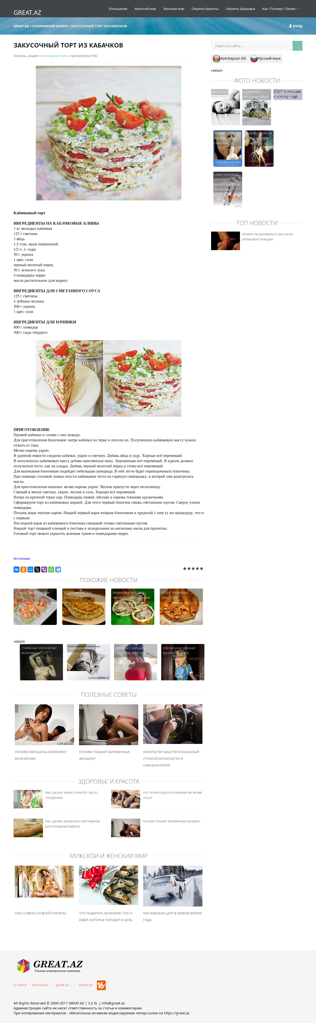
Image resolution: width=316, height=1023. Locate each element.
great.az (62, 984)
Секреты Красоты (205, 8)
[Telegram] (58, 569)
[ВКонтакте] (17, 569)
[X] (37, 569)
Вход (297, 26)
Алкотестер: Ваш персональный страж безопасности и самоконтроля (171, 758)
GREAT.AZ (27, 12)
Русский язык (269, 58)
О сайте (20, 984)
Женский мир (173, 8)
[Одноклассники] (23, 569)
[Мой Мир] (30, 569)
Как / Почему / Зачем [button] (279, 8)
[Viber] (44, 569)
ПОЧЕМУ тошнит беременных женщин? (171, 821)
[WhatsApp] (51, 569)
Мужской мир (145, 8)
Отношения (118, 8)
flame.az (86, 984)
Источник (22, 558)
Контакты (40, 984)
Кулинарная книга (54, 55)
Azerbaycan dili (233, 58)
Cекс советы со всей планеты (40, 913)
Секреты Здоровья (240, 8)
